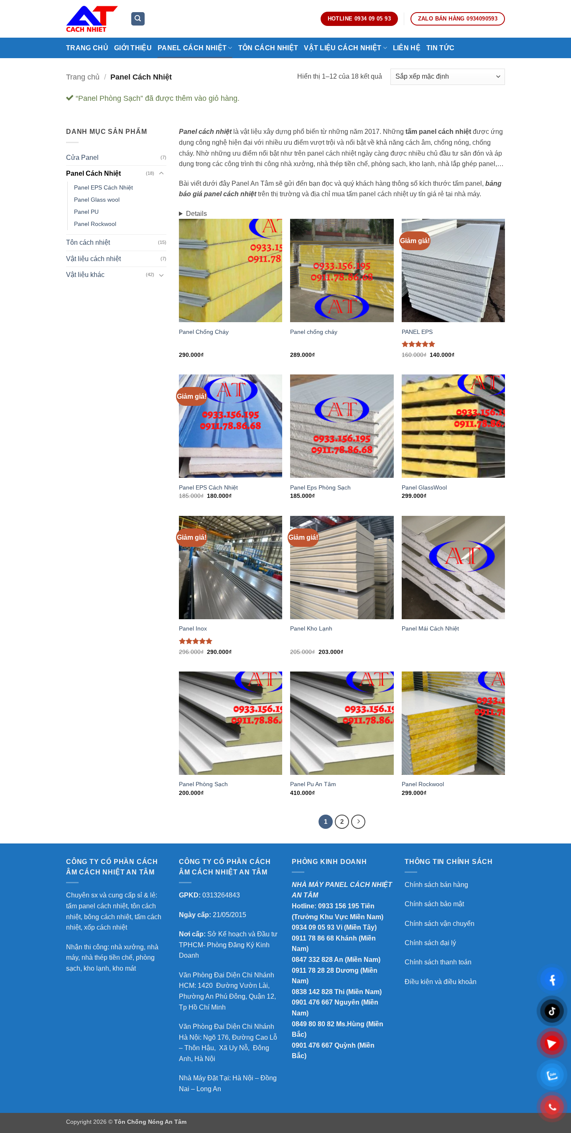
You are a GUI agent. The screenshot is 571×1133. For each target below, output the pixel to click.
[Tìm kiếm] (138, 19)
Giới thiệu (133, 47)
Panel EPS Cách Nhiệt (103, 187)
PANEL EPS (417, 331)
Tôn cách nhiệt (88, 242)
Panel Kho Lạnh (311, 628)
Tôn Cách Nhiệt (268, 47)
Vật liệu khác (85, 274)
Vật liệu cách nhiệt (93, 258)
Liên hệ (407, 47)
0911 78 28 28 (313, 970)
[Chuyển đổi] (161, 174)
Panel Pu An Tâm (313, 784)
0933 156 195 (338, 906)
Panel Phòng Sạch (203, 784)
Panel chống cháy (313, 331)
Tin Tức (440, 47)
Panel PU (86, 211)
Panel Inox (193, 628)
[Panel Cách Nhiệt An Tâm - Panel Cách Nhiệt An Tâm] (92, 19)
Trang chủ (87, 47)
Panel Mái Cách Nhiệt (430, 628)
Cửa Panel (82, 157)
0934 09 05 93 (313, 927)
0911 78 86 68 (313, 938)
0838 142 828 (312, 991)
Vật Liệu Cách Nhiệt (342, 47)
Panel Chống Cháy (204, 331)
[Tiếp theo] (358, 822)
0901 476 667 (312, 1002)
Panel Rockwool (95, 223)
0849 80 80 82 (313, 1024)
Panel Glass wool (97, 199)
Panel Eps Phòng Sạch (320, 487)
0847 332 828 (312, 959)
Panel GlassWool (424, 487)
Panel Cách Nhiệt (192, 47)
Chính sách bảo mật (434, 903)
